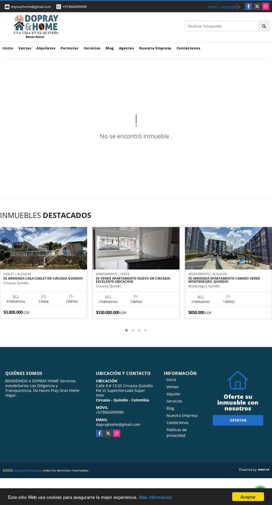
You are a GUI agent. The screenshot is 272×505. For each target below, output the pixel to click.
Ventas (24, 48)
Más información (155, 497)
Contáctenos (188, 48)
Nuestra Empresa (155, 48)
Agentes (126, 48)
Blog (110, 48)
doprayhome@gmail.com (118, 424)
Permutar (70, 48)
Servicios (92, 48)
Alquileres (45, 48)
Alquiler (174, 393)
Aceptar (248, 496)
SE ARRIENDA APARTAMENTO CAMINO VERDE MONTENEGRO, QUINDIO (224, 280)
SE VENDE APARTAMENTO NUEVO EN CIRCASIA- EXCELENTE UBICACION (133, 280)
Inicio (8, 48)
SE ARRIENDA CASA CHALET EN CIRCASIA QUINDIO (43, 278)
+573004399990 (74, 6)
